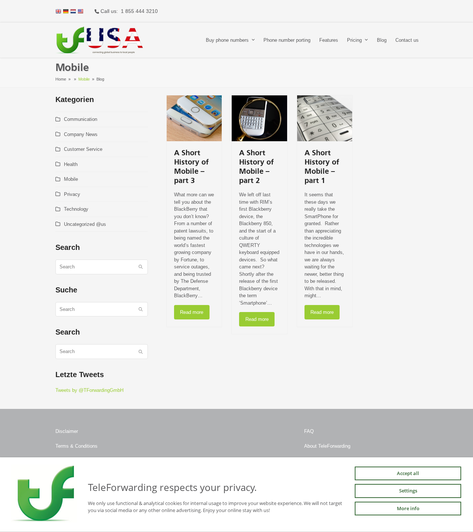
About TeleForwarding (327, 446)
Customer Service (83, 149)
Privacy (72, 194)
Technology (76, 209)
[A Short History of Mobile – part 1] (324, 118)
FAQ (309, 431)
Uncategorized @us (85, 224)
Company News (81, 134)
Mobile (71, 179)
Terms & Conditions (76, 446)
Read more (191, 312)
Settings (408, 491)
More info (408, 508)
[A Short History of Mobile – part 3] (194, 118)
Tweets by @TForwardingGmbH (89, 390)
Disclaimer (66, 431)
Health (71, 164)
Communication (80, 119)
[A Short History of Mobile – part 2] (259, 118)
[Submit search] (141, 267)
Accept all (408, 473)
